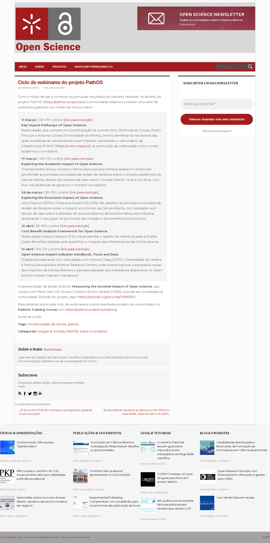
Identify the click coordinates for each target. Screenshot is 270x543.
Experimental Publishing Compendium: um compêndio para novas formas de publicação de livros (115, 501)
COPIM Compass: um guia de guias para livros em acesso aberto (175, 477)
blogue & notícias (51, 331)
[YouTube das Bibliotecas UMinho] (40, 393)
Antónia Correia (30, 87)
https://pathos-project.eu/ (64, 102)
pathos (73, 324)
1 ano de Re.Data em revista (235, 497)
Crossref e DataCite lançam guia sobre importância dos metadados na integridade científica (175, 450)
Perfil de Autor (53, 349)
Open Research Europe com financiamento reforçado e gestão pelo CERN (241, 474)
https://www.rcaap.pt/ (73, 146)
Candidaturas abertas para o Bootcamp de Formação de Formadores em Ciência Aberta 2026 (241, 446)
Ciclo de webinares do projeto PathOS (60, 82)
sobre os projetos (93, 331)
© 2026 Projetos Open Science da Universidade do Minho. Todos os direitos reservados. (45, 537)
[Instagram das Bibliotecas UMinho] (35, 393)
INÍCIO (23, 66)
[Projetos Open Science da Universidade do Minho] (48, 52)
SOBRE (39, 66)
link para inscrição (78, 120)
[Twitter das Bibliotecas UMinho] (30, 393)
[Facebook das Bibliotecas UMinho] (25, 393)
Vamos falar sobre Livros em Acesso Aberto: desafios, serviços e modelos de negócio (42, 501)
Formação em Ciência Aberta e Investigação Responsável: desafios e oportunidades (115, 446)
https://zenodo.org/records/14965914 (106, 297)
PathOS (72, 331)
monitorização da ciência (47, 324)
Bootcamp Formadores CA (94, 66)
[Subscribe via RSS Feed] (20, 393)
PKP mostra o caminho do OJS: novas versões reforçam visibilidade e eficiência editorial (41, 474)
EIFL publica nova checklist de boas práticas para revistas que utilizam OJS (175, 504)
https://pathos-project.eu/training (91, 310)
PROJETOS (59, 66)
